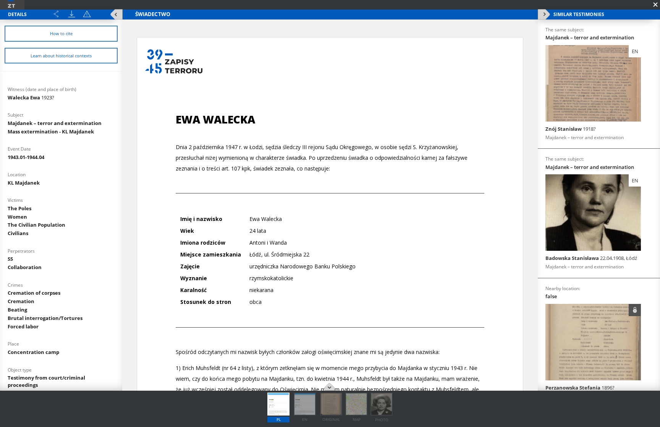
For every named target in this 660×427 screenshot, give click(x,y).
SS (10, 258)
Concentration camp (33, 352)
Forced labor (23, 326)
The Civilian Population (36, 224)
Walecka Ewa (31, 97)
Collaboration (25, 267)
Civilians (18, 233)
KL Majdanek (24, 182)
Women (17, 216)
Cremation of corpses (34, 292)
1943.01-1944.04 (26, 157)
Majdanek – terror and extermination (55, 123)
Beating (17, 309)
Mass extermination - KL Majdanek (51, 131)
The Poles (19, 208)
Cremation (21, 301)
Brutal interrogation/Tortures (45, 318)
